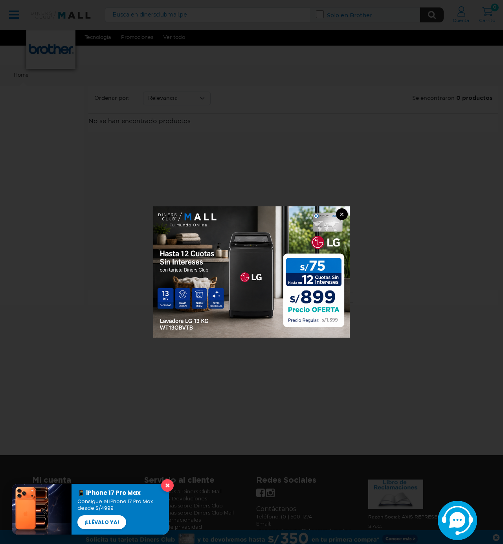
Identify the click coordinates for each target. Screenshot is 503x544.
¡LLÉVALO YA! (101, 522)
